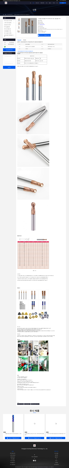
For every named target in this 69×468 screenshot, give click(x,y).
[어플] (5, 47)
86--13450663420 (63, 0)
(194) (8, 20)
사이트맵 (56, 462)
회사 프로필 (56, 453)
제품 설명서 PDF (42, 24)
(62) (7, 26)
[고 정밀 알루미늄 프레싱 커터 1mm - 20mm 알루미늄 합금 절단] (13, 423)
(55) (7, 22)
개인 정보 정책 (56, 464)
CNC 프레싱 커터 (9, 14)
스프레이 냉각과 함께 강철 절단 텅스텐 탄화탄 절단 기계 (34, 433)
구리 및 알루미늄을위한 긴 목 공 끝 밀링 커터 (55, 433)
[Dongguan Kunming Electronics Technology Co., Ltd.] (57, 0)
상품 (5, 14)
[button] (19, 32)
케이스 (56, 460)
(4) (9, 36)
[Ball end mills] (29, 26)
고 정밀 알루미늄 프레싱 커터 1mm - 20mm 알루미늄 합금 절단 (13, 434)
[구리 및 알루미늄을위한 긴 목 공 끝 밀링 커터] (56, 423)
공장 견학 (56, 455)
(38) (7, 24)
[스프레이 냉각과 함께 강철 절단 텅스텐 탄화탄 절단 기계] (34, 423)
